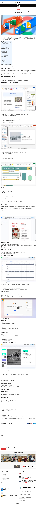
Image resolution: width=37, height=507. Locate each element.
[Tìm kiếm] (2, 2)
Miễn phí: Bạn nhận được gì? (4, 51)
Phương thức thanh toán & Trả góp (5, 478)
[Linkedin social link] (19, 0)
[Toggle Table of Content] (11, 41)
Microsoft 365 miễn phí (4, 52)
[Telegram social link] (20, 0)
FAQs (1, 483)
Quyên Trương (17, 14)
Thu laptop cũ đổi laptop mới (4, 479)
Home (17, 6)
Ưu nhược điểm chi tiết (3, 56)
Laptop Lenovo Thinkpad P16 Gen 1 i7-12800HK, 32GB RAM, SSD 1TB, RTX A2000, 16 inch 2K (28, 477)
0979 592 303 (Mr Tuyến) (22, 500)
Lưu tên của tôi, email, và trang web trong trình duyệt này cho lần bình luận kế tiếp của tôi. (11, 447)
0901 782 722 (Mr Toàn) (22, 495)
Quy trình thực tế (4, 60)
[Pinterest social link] (18, 0)
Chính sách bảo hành (3, 474)
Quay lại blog (18, 428)
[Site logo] (18, 2)
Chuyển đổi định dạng (4, 59)
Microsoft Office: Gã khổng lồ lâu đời (6, 43)
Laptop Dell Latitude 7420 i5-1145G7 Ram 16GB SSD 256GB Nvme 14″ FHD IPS (28, 473)
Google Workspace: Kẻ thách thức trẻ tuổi (6, 44)
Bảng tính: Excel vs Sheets (5, 47)
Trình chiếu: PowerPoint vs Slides (5, 46)
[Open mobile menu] (1, 2)
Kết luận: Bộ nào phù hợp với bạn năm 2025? (6, 64)
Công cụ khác (3, 50)
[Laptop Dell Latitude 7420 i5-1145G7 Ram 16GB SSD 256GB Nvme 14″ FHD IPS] (20, 474)
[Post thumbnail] (2, 489)
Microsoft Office (3, 57)
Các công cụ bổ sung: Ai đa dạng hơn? (5, 48)
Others (19, 6)
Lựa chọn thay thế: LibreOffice (5, 61)
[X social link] (17, 0)
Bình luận (2, 435)
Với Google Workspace (4, 63)
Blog (1, 482)
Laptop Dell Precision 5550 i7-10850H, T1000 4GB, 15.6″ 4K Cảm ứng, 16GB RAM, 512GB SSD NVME (29, 481)
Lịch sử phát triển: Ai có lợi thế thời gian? (6, 42)
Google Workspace (3, 423)
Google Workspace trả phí (5, 55)
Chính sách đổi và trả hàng (4, 475)
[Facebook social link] (16, 0)
